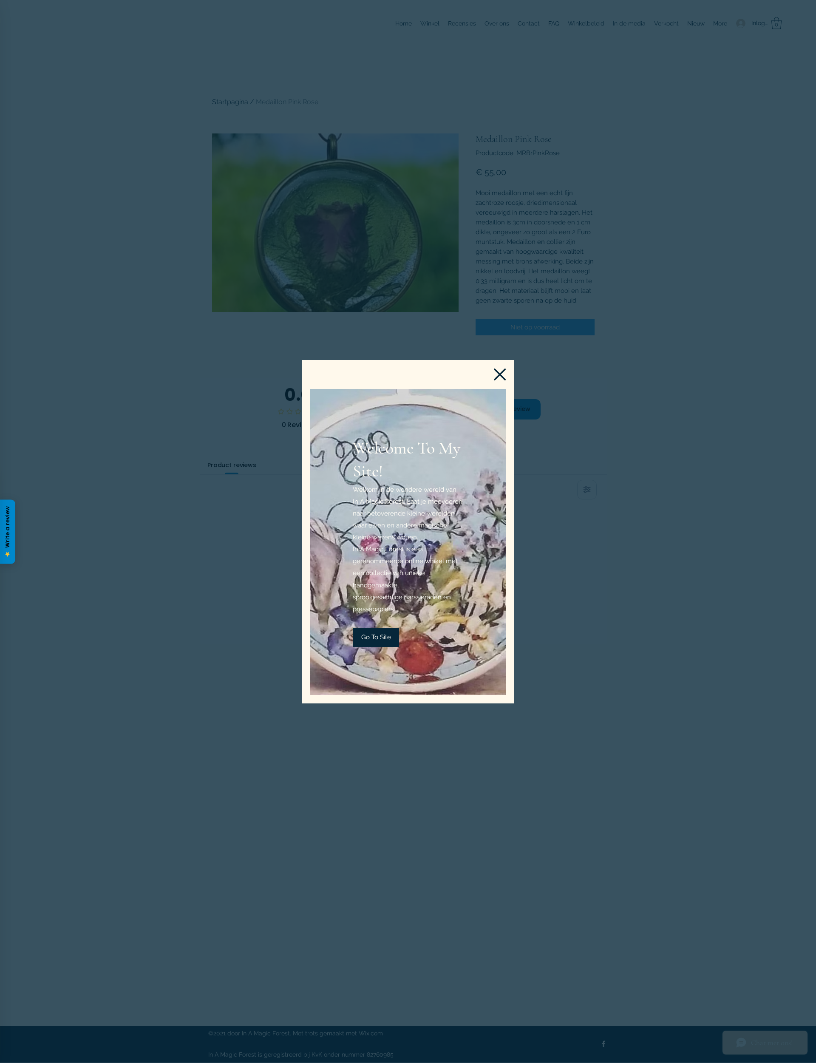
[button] (500, 374)
